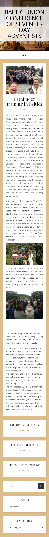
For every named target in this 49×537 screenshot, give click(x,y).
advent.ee (24, 430)
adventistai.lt (24, 470)
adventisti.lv (24, 450)
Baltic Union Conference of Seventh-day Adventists (24, 24)
